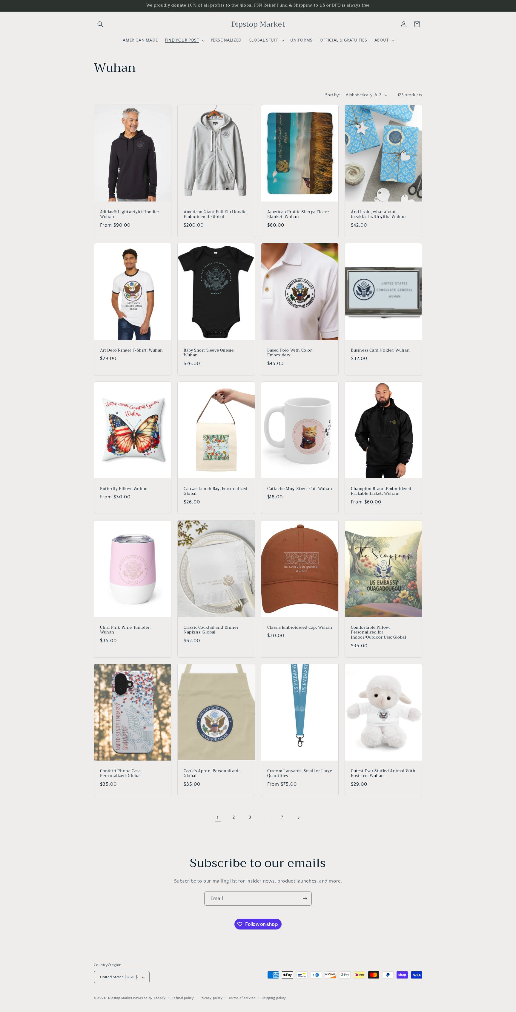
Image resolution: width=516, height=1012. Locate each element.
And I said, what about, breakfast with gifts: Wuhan (378, 214)
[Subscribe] (304, 899)
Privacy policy (211, 998)
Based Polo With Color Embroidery (289, 353)
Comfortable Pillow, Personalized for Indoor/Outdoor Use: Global (378, 632)
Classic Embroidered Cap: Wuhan (299, 627)
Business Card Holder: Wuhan (380, 350)
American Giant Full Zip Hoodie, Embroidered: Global (216, 214)
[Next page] (298, 817)
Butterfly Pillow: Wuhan (124, 489)
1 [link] (218, 817)
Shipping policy (274, 998)
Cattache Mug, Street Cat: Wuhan (299, 489)
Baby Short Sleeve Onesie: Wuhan (209, 353)
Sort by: (332, 95)
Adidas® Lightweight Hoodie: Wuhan (129, 214)
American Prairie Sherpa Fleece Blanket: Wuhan (298, 214)
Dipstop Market (120, 998)
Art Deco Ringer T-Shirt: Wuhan (131, 350)
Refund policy (182, 998)
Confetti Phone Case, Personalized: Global (121, 773)
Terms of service (242, 998)
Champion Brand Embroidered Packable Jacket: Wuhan (381, 491)
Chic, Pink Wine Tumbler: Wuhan (125, 630)
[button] (100, 24)
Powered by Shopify (149, 998)
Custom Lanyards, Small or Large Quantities (299, 773)
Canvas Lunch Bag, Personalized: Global (216, 491)
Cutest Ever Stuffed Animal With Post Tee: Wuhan (383, 773)
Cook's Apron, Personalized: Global (211, 773)
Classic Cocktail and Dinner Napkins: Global (211, 630)
